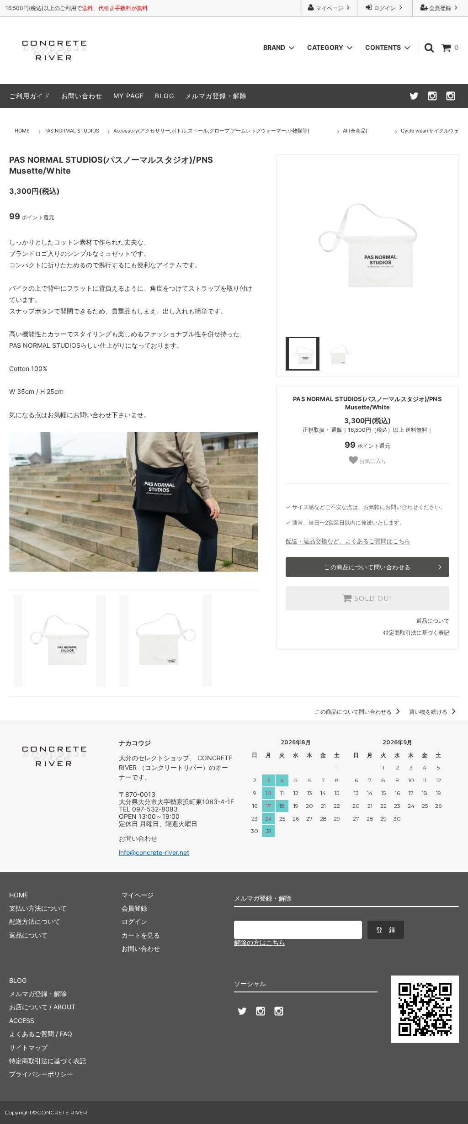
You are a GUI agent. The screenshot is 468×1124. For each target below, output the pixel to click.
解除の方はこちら (259, 942)
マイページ (329, 8)
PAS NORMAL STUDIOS (71, 130)
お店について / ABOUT (42, 1007)
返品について (432, 620)
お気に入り (372, 461)
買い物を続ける (429, 711)
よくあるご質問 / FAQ (40, 1034)
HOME (22, 130)
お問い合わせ (81, 96)
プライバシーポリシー (41, 1074)
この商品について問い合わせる (367, 567)
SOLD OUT (372, 598)
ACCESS (21, 1020)
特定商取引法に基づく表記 (416, 632)
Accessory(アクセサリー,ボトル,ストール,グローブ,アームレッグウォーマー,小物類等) (211, 130)
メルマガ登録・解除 (216, 96)
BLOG (164, 96)
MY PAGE (128, 96)
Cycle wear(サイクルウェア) (433, 130)
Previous (278, 245)
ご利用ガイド (29, 96)
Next (456, 245)
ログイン (384, 8)
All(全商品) (355, 130)
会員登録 (440, 8)
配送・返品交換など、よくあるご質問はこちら (348, 541)
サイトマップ (28, 1047)
